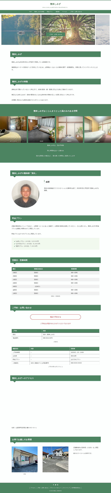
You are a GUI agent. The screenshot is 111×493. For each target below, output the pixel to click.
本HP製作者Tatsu (76, 487)
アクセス (33, 487)
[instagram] (57, 485)
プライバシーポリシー (55, 487)
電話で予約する (55, 317)
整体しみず (55, 4)
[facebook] (53, 485)
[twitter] (55, 485)
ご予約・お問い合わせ (55, 34)
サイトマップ (66, 487)
